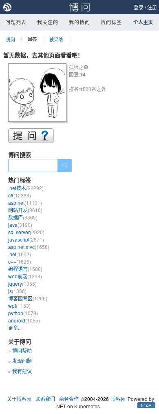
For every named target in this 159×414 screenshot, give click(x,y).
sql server (26, 231)
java (20, 224)
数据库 (23, 217)
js (17, 290)
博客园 (118, 398)
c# (19, 195)
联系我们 (45, 398)
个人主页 (143, 22)
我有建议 (22, 370)
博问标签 (111, 21)
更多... (15, 327)
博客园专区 (27, 298)
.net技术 (26, 187)
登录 (139, 7)
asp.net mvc (28, 246)
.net (19, 254)
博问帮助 (22, 350)
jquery (22, 283)
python (23, 312)
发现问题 (22, 360)
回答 (32, 39)
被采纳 (56, 39)
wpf (19, 305)
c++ (19, 261)
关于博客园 (19, 398)
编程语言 (25, 268)
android (24, 320)
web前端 (25, 276)
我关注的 (47, 21)
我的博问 (79, 21)
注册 (152, 7)
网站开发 (25, 209)
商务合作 (69, 398)
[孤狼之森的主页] (38, 93)
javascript (26, 239)
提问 (10, 39)
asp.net (25, 202)
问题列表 (15, 21)
